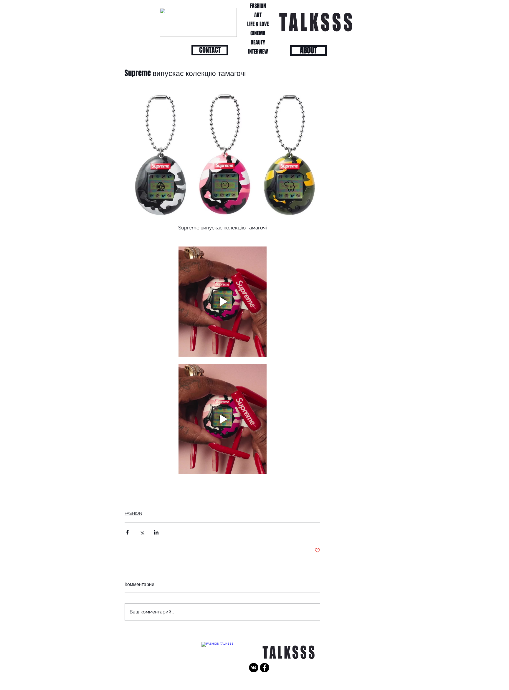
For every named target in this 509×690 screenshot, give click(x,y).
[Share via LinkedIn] (156, 532)
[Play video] (222, 301)
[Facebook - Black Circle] (264, 667)
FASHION (133, 513)
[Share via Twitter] (142, 532)
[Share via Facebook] (127, 532)
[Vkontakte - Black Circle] (253, 667)
